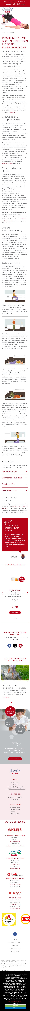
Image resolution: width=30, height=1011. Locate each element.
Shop (14, 4)
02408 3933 (17, 3)
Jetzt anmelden (15, 759)
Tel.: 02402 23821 (15, 842)
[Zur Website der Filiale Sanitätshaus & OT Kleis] (15, 874)
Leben (4, 33)
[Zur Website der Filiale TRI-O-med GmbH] (15, 893)
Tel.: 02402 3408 (15, 864)
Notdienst (8, 4)
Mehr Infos (15, 1007)
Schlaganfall (12, 112)
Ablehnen (15, 1003)
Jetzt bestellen (15, 612)
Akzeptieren (15, 1005)
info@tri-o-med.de (15, 908)
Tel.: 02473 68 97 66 (15, 884)
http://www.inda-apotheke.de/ (17, 789)
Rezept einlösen (21, 4)
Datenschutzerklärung (15, 948)
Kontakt (15, 939)
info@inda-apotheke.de (17, 787)
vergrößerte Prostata (7, 163)
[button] (28, 592)
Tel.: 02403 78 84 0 (15, 904)
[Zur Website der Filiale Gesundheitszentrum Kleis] (15, 830)
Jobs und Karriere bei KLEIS (15, 942)
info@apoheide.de (15, 868)
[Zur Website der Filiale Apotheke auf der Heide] (15, 853)
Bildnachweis (15, 951)
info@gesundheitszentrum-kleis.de (15, 846)
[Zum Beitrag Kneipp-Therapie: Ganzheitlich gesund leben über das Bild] (15, 672)
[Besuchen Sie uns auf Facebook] (15, 934)
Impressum (15, 945)
